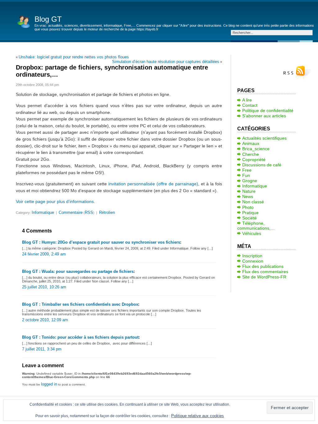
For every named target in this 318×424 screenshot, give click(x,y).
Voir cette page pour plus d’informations (55, 201)
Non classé (253, 201)
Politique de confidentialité (267, 110)
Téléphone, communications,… (256, 226)
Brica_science (256, 148)
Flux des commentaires (265, 271)
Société (249, 217)
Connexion (252, 261)
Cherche (250, 154)
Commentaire (71, 212)
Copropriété (254, 159)
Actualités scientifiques (264, 138)
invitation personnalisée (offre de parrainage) (153, 183)
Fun (246, 175)
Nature (249, 191)
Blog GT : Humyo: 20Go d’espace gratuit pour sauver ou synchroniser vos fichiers (101, 242)
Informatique (43, 212)
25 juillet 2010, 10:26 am (44, 287)
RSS (89, 212)
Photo (248, 207)
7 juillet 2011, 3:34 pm (41, 349)
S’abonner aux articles (264, 115)
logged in (49, 384)
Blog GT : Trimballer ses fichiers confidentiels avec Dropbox (80, 304)
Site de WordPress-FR (264, 276)
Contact (249, 105)
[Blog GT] (23, 21)
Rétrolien (107, 212)
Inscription (252, 255)
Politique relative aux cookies (197, 415)
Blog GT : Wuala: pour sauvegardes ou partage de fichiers (78, 271)
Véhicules (251, 233)
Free (247, 170)
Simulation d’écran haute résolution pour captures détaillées (165, 61)
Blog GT (48, 19)
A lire (247, 99)
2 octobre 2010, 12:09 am (45, 320)
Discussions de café (261, 164)
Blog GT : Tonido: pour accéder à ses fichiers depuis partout (80, 337)
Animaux (250, 143)
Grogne (249, 180)
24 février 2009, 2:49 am (44, 254)
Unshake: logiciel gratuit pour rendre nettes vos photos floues (74, 57)
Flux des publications (263, 266)
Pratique (250, 212)
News (247, 196)
